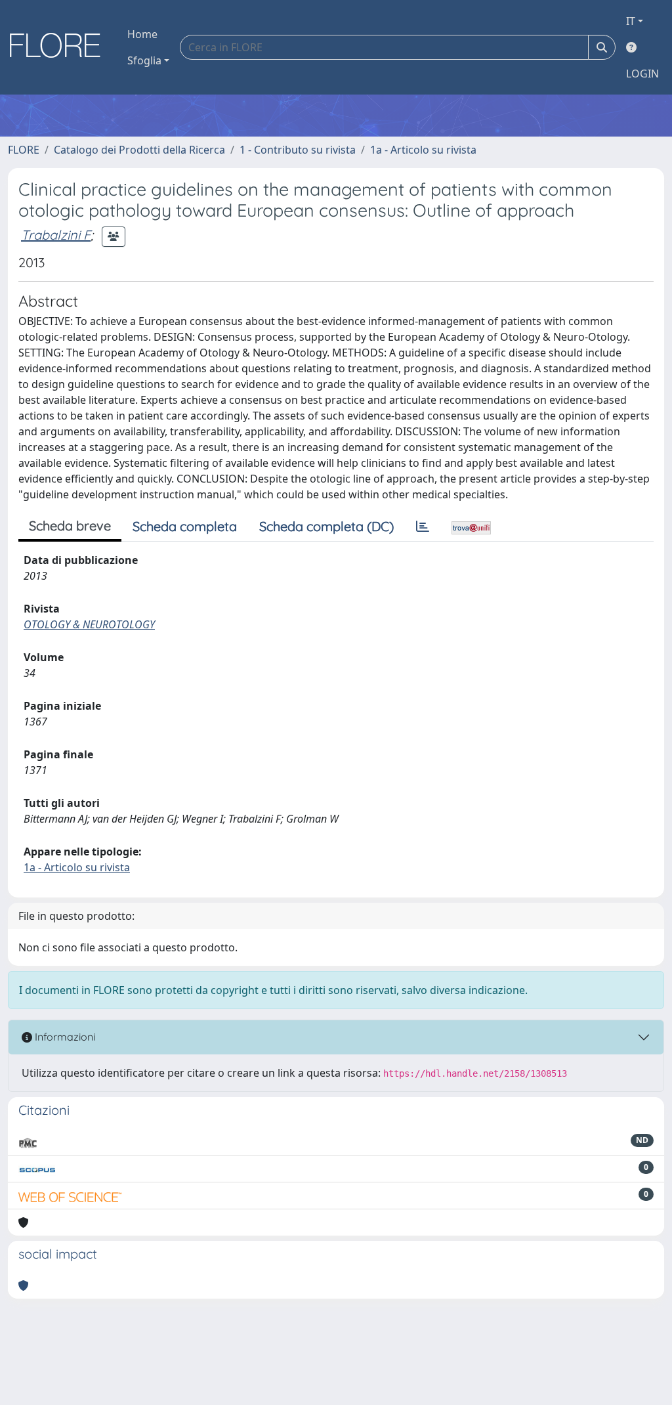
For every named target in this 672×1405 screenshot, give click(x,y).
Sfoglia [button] (144, 60)
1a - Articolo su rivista (423, 149)
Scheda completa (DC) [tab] (326, 526)
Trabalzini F (56, 235)
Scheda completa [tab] (185, 526)
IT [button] (630, 21)
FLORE (23, 149)
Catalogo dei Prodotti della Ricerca (139, 149)
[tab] (422, 526)
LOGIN (642, 73)
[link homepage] (60, 47)
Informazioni (63, 1036)
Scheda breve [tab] (70, 525)
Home (142, 34)
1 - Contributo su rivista (298, 149)
